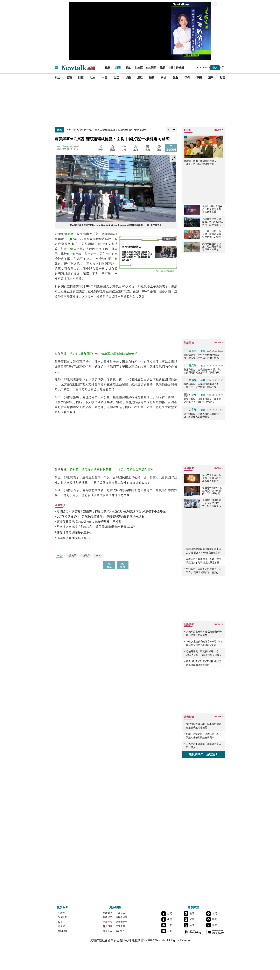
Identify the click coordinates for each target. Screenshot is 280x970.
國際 (69, 77)
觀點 (128, 67)
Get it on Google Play (193, 932)
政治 (57, 77)
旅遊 (175, 77)
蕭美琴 (69, 234)
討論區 (139, 67)
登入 (215, 67)
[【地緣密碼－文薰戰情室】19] (191, 31)
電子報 (61, 926)
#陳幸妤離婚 (176, 67)
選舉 (211, 77)
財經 (81, 77)
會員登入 (107, 931)
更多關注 (193, 907)
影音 (222, 77)
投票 (60, 922)
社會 (92, 77)
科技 (163, 77)
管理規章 (120, 926)
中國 (104, 77)
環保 (187, 77)
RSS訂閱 (120, 913)
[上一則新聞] (168, 129)
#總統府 (85, 555)
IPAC (73, 238)
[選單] (57, 67)
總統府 (75, 248)
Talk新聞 (151, 67)
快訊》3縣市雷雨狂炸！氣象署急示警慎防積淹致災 (103, 353)
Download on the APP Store (215, 932)
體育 (151, 77)
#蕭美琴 (72, 555)
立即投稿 (107, 922)
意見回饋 (107, 926)
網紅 (140, 77)
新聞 (118, 67)
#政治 (60, 555)
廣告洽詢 (120, 931)
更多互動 (63, 907)
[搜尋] (223, 67)
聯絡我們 (107, 917)
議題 (162, 67)
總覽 (107, 67)
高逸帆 (66, 146)
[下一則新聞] (174, 129)
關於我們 (107, 913)
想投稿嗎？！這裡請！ (203, 754)
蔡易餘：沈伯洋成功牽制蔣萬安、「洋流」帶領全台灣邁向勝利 (111, 469)
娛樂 (128, 77)
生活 (116, 77)
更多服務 (115, 907)
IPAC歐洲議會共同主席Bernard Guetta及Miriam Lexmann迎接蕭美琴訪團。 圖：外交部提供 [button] (116, 225)
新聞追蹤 (62, 931)
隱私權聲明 (121, 922)
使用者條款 (121, 917)
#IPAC (98, 555)
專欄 (199, 77)
